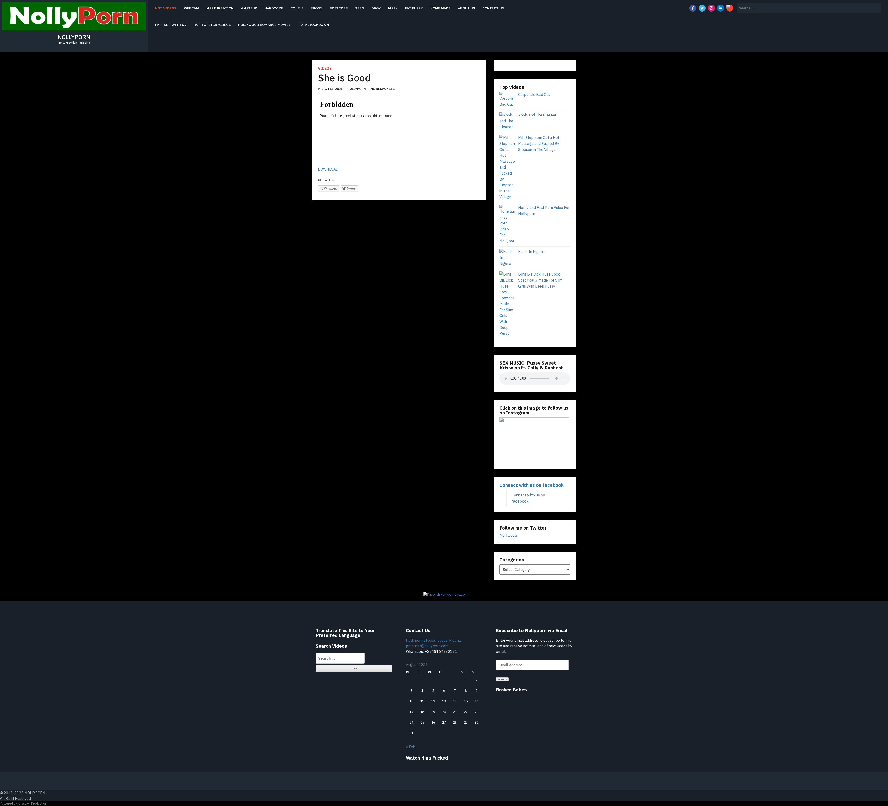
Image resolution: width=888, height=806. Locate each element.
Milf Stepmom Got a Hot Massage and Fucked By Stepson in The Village (538, 143)
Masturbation (220, 8)
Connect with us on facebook (532, 485)
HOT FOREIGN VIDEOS (212, 24)
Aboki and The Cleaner (537, 115)
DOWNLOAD (328, 169)
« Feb (410, 747)
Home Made (440, 8)
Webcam (191, 8)
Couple (296, 8)
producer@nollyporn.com (427, 646)
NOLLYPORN (74, 37)
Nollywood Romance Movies (264, 24)
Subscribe (502, 679)
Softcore (339, 8)
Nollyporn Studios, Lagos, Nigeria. (434, 640)
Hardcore (274, 8)
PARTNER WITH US (170, 24)
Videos (325, 68)
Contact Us (493, 8)
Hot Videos (165, 8)
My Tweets (509, 535)
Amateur (249, 8)
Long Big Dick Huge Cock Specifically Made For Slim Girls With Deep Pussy (540, 280)
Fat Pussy (414, 8)
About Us (466, 8)
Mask (393, 8)
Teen (359, 8)
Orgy (376, 8)
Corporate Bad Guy (534, 94)
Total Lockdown (313, 24)
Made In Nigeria (531, 251)
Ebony (316, 8)
